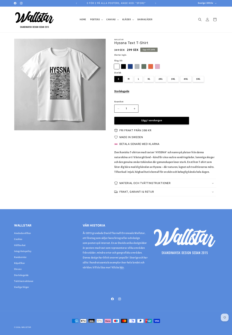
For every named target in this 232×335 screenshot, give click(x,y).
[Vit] (116, 66)
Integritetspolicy (22, 251)
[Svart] (123, 66)
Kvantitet (119, 101)
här (122, 267)
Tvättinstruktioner (23, 281)
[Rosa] (157, 66)
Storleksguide (121, 91)
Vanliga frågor (21, 287)
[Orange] (150, 66)
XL (149, 79)
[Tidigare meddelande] (76, 3)
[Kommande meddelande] (155, 3)
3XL (173, 79)
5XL (198, 79)
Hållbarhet (20, 245)
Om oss (18, 269)
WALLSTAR (26, 327)
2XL (161, 79)
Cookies (18, 239)
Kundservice (20, 257)
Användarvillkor (22, 233)
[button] (96, 19)
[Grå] (137, 66)
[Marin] (130, 66)
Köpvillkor (19, 263)
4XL (186, 79)
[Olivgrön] (143, 66)
